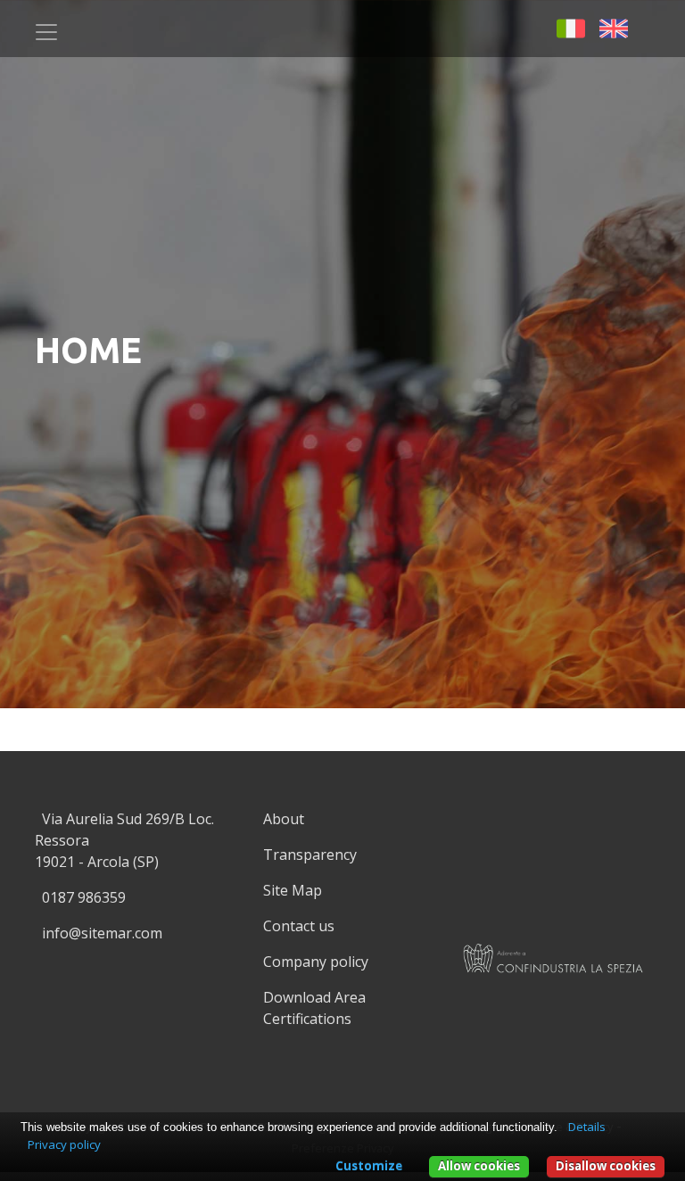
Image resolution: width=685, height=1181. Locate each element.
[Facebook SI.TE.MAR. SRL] (652, 27)
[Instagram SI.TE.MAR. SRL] (346, 1068)
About (283, 819)
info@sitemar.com (102, 933)
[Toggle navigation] (46, 32)
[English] (613, 27)
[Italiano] (571, 27)
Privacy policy (64, 1144)
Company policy (315, 961)
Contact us (298, 926)
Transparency (310, 854)
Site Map (292, 890)
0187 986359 (84, 897)
